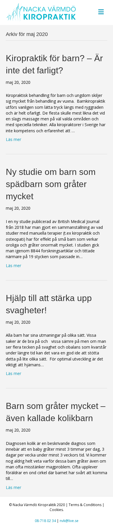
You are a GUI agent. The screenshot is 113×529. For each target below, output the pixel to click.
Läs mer (13, 139)
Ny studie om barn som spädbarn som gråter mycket (51, 184)
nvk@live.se (69, 520)
